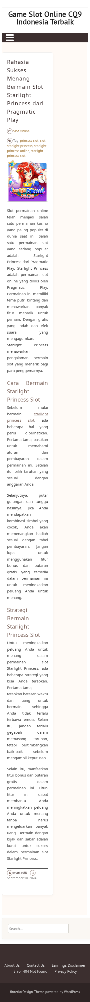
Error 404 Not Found (31, 971)
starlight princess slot (25, 153)
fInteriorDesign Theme (27, 991)
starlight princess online (26, 148)
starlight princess (19, 145)
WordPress (72, 991)
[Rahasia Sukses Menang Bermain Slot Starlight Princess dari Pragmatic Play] (27, 203)
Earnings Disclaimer (69, 965)
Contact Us (36, 965)
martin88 (20, 872)
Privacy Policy (65, 971)
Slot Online (21, 131)
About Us (12, 965)
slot (43, 140)
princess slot (29, 140)
